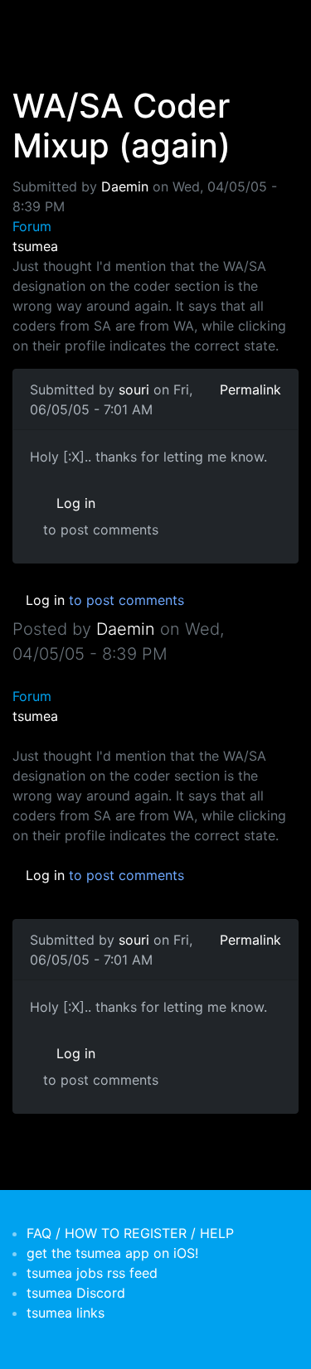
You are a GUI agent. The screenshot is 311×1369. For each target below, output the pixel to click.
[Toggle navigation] (36, 23)
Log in (75, 503)
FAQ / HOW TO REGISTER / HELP (130, 1233)
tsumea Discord (76, 1292)
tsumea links (65, 1312)
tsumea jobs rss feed (92, 1273)
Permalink (250, 389)
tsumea (35, 246)
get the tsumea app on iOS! (112, 1253)
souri (134, 389)
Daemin (124, 186)
